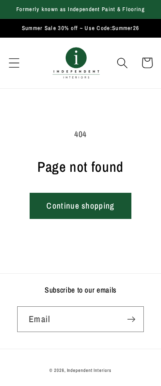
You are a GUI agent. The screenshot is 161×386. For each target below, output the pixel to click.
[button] (14, 63)
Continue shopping (80, 205)
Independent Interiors (89, 370)
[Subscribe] (131, 319)
